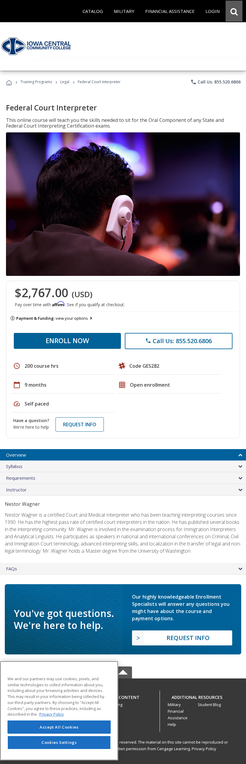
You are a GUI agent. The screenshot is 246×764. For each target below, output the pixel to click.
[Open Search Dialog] (234, 11)
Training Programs (36, 81)
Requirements (20, 478)
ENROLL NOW (67, 340)
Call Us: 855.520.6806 (215, 82)
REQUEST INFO (79, 424)
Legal (64, 81)
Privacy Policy (204, 748)
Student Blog (209, 704)
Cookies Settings (59, 742)
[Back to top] (123, 696)
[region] (59, 710)
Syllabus (14, 466)
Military (174, 704)
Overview (16, 455)
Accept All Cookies (59, 727)
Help (172, 724)
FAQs (11, 569)
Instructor (16, 490)
